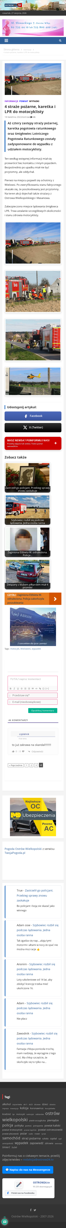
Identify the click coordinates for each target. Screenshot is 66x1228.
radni (31, 1134)
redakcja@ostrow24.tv (38, 1159)
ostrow (26, 117)
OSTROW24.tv (41, 1182)
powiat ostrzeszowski (50, 1129)
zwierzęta (58, 1143)
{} (44, 688)
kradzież (6, 1114)
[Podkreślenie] (18, 688)
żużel (14, 1147)
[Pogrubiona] (10, 688)
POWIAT (23, 101)
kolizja (24, 1108)
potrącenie (38, 1125)
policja (7, 1125)
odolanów (39, 1114)
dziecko (53, 1104)
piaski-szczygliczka (37, 1120)
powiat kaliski (52, 1125)
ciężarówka (17, 1104)
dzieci (45, 1104)
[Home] (11, 50)
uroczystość (7, 1143)
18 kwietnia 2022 (13, 117)
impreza (5, 1108)
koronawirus (36, 1108)
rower (37, 1133)
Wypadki (34, 101)
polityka (19, 1125)
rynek (43, 1134)
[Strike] (21, 688)
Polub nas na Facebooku (22, 1193)
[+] (47, 688)
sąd (59, 1138)
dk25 (31, 1104)
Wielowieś (25, 648)
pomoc (28, 1125)
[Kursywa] (14, 688)
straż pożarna (31, 1138)
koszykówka (50, 1108)
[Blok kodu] (36, 688)
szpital (53, 1138)
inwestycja (14, 1108)
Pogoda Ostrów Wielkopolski (23, 849)
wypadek (36, 648)
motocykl (14, 648)
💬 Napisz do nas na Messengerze (27, 1169)
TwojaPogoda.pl (15, 853)
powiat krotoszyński (12, 1129)
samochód (11, 1137)
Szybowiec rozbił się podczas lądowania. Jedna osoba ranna (37, 930)
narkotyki (30, 1114)
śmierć (6, 1147)
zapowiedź (36, 1143)
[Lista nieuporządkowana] (29, 688)
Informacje (11, 101)
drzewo (37, 1104)
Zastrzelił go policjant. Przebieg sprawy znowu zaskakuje (35, 895)
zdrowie (49, 1143)
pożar (23, 1133)
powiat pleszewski (10, 1133)
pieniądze (53, 1120)
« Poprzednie (15, 765)
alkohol (6, 1104)
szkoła (45, 1138)
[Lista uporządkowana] (25, 688)
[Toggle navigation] (6, 40)
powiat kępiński (30, 1130)
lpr (13, 1114)
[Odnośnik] (40, 688)
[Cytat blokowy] (32, 688)
